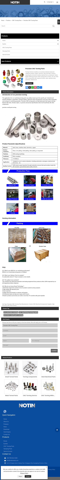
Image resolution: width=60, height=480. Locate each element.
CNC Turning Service (30, 395)
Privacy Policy (24, 473)
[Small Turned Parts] (11, 367)
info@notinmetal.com (12, 460)
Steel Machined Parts (48, 377)
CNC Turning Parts (16, 20)
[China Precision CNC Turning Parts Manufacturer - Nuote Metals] (15, 2)
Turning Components (30, 377)
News (5, 426)
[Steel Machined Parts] (48, 367)
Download (6, 429)
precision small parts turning (9, 107)
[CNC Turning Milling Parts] (48, 386)
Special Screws (6, 54)
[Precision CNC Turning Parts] (13, 78)
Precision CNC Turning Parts (31, 20)
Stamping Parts (6, 51)
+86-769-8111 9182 (12, 458)
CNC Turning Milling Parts (49, 395)
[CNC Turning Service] (30, 386)
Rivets (3, 40)
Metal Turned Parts (11, 395)
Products (8, 20)
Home (2, 20)
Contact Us (7, 434)
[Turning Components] (30, 367)
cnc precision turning (11, 312)
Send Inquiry (29, 83)
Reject (20, 476)
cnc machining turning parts (28, 312)
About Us (6, 421)
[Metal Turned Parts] (11, 386)
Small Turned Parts (11, 377)
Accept (28, 476)
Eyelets (4, 44)
